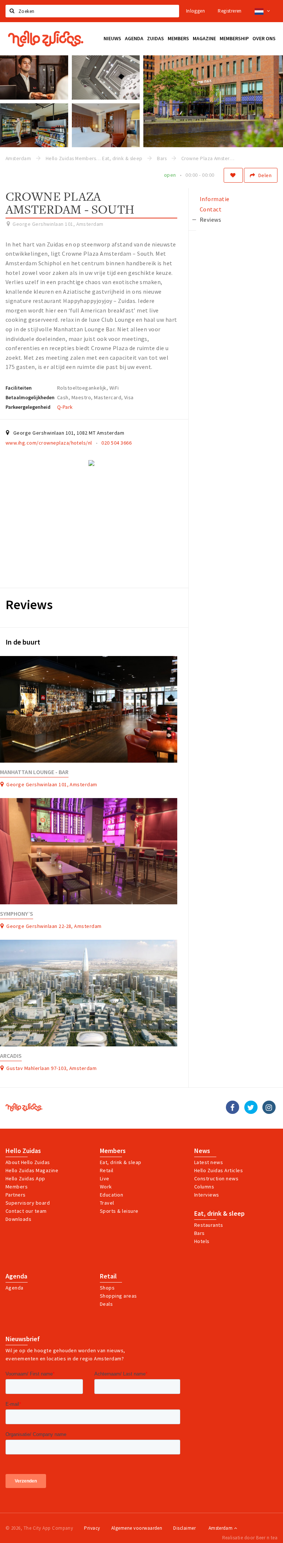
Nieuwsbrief (23, 1339)
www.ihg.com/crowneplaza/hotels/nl (49, 442)
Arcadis (11, 1055)
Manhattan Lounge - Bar (34, 772)
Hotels (202, 1241)
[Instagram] (269, 1107)
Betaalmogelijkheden (30, 397)
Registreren (229, 11)
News (202, 1150)
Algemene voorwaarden (137, 1528)
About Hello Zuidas (28, 1162)
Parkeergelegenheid (28, 407)
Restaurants (208, 1225)
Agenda (16, 1276)
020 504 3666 (116, 442)
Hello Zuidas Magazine (32, 1170)
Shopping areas (118, 1295)
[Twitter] (251, 1107)
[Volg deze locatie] (233, 175)
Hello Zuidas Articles (218, 1170)
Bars (199, 1233)
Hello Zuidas (23, 1150)
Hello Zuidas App (25, 1178)
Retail (106, 1170)
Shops (107, 1287)
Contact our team (26, 1211)
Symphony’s (16, 913)
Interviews (206, 1194)
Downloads (18, 1219)
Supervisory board (28, 1202)
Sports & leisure (119, 1211)
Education (111, 1194)
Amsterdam (221, 1528)
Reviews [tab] (210, 219)
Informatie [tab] (215, 199)
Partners (16, 1194)
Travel (107, 1202)
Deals (106, 1304)
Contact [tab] (210, 209)
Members (17, 1186)
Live (104, 1178)
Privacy (92, 1528)
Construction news (216, 1178)
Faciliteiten (19, 387)
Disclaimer (184, 1528)
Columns (204, 1186)
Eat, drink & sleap (121, 1162)
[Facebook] (232, 1107)
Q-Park (65, 407)
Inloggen (195, 11)
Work (106, 1186)
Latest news (208, 1162)
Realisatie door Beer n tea (249, 1538)
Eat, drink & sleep (219, 1213)
